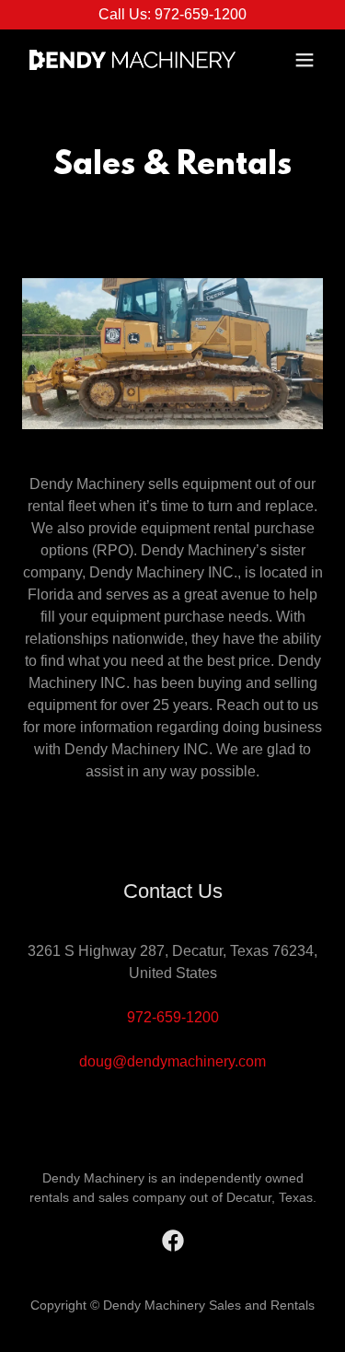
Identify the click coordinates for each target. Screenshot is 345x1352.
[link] (127, 60)
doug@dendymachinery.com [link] (172, 1061)
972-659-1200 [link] (173, 1017)
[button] (304, 59)
